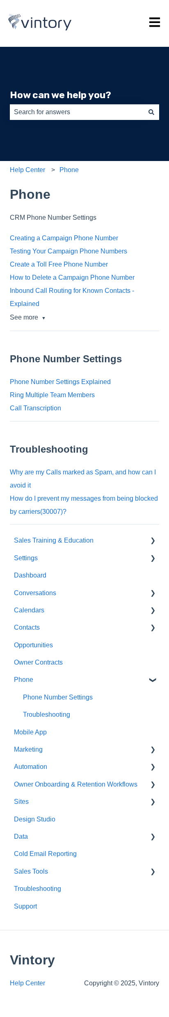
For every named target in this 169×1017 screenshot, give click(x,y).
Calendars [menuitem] (29, 610)
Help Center (27, 169)
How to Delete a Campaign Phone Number (72, 277)
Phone (69, 169)
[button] (152, 541)
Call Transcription (35, 408)
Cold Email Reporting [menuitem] (45, 853)
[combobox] (77, 112)
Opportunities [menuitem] (33, 645)
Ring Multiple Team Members (52, 394)
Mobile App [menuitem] (30, 732)
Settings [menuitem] (26, 558)
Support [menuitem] (25, 906)
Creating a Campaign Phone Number (64, 238)
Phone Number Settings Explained (60, 381)
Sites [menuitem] (21, 801)
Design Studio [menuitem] (34, 819)
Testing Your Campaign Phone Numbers (68, 251)
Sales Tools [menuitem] (31, 871)
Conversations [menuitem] (35, 592)
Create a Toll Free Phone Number (59, 264)
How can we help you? (60, 95)
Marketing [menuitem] (28, 749)
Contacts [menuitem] (27, 627)
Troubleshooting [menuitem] (46, 714)
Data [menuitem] (21, 836)
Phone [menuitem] (23, 679)
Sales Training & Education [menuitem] (54, 540)
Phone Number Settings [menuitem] (58, 697)
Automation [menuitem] (30, 766)
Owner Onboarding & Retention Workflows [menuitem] (75, 784)
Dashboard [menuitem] (30, 575)
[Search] (151, 112)
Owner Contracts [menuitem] (38, 662)
